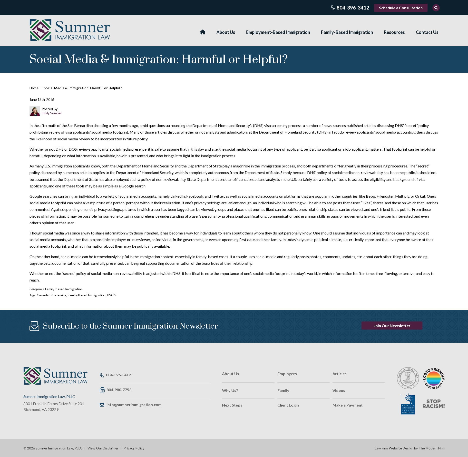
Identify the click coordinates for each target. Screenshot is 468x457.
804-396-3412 (353, 7)
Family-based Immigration (64, 289)
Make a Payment (347, 405)
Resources (394, 32)
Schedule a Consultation (401, 7)
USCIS (111, 295)
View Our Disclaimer (103, 448)
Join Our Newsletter (392, 325)
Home (202, 32)
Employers (287, 373)
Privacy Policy (134, 448)
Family (283, 390)
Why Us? (230, 390)
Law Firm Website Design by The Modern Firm (410, 448)
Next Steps (232, 405)
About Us (225, 32)
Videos (338, 390)
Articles (339, 373)
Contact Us (427, 32)
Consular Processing (51, 295)
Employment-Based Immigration (278, 32)
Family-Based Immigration (347, 32)
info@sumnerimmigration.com (134, 404)
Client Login (288, 405)
